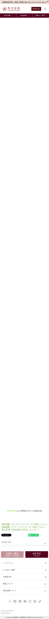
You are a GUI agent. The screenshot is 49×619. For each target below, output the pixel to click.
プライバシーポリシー (7, 610)
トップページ (8, 563)
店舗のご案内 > (41, 15)
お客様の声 (7, 577)
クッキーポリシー (6, 613)
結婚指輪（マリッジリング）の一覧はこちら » (23, 527)
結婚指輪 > (24, 15)
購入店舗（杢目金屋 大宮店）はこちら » (20, 530)
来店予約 (36, 9)
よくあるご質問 (9, 570)
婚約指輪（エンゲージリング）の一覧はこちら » (24, 524)
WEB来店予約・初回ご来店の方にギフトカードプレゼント (24, 2)
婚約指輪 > (8, 15)
